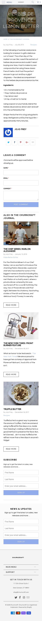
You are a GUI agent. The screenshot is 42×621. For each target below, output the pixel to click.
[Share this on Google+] (26, 142)
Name (6, 168)
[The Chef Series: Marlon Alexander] (21, 244)
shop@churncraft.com (21, 592)
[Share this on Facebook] (14, 142)
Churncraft (14, 605)
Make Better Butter (11, 257)
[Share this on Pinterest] (20, 142)
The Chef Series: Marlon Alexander (17, 250)
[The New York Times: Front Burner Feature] (21, 339)
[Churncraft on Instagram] (24, 598)
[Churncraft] (21, 2)
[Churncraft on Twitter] (16, 598)
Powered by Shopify (25, 607)
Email (6, 178)
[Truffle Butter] (21, 405)
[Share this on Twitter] (8, 142)
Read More (11, 305)
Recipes (33, 45)
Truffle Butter (12, 409)
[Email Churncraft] (28, 598)
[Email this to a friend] (32, 142)
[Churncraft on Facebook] (20, 598)
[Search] (32, 2)
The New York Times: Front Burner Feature (18, 344)
